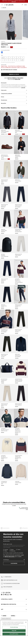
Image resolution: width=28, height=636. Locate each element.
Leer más (23, 87)
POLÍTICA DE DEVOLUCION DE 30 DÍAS (11, 583)
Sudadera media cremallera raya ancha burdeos (18, 380)
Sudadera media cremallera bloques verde (18, 230)
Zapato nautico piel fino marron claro (4, 156)
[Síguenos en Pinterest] (10, 594)
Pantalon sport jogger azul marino (18, 306)
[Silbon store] (8, 4)
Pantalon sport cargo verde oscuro (18, 330)
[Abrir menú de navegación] (2, 5)
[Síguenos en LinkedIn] (7, 594)
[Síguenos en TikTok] (8, 594)
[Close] (25, 622)
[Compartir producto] (25, 38)
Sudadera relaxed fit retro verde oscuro (5, 429)
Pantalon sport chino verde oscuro (4, 355)
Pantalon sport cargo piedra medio (4, 405)
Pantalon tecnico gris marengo (4, 230)
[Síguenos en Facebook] (1, 594)
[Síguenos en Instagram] (3, 594)
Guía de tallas (3, 64)
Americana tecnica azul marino (18, 156)
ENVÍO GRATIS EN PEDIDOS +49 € (10, 580)
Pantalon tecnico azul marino (4, 306)
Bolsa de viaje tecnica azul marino (4, 380)
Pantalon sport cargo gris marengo (4, 205)
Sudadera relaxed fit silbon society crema (4, 457)
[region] (14, 628)
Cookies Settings (14, 627)
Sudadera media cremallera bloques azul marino (18, 457)
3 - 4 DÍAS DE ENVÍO (7, 576)
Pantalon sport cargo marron (18, 404)
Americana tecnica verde (18, 180)
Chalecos (3, 41)
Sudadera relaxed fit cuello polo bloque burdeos (19, 281)
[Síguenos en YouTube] (5, 594)
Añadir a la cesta (14, 74)
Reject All (14, 630)
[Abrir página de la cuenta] (22, 5)
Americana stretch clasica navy (18, 131)
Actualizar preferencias (6, 618)
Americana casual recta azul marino (18, 355)
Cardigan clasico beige (18, 482)
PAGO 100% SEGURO (7, 586)
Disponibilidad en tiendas (10, 69)
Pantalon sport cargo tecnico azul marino (18, 205)
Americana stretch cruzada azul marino (5, 131)
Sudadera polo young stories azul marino (4, 330)
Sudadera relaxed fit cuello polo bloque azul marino (18, 431)
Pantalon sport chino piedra (18, 255)
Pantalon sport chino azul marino (4, 280)
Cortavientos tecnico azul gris (4, 482)
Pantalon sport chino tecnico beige (4, 181)
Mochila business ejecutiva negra (4, 255)
